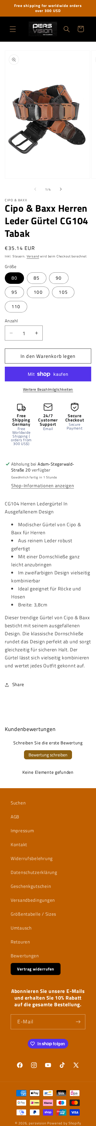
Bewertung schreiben (48, 755)
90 (59, 277)
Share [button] (18, 684)
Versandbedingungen (33, 900)
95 (14, 292)
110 (16, 306)
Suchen (18, 802)
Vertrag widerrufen (35, 969)
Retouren (20, 941)
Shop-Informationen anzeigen (42, 485)
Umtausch (21, 927)
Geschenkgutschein (31, 886)
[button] (13, 29)
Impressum (22, 830)
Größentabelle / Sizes (33, 914)
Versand (33, 256)
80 (14, 277)
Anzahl (11, 321)
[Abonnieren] (78, 1021)
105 (63, 292)
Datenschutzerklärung (34, 872)
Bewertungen (25, 955)
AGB (15, 816)
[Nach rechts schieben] (61, 189)
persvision (37, 1123)
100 (38, 292)
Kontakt (19, 844)
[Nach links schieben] (35, 189)
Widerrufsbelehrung (32, 858)
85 (36, 277)
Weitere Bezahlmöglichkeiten (48, 389)
